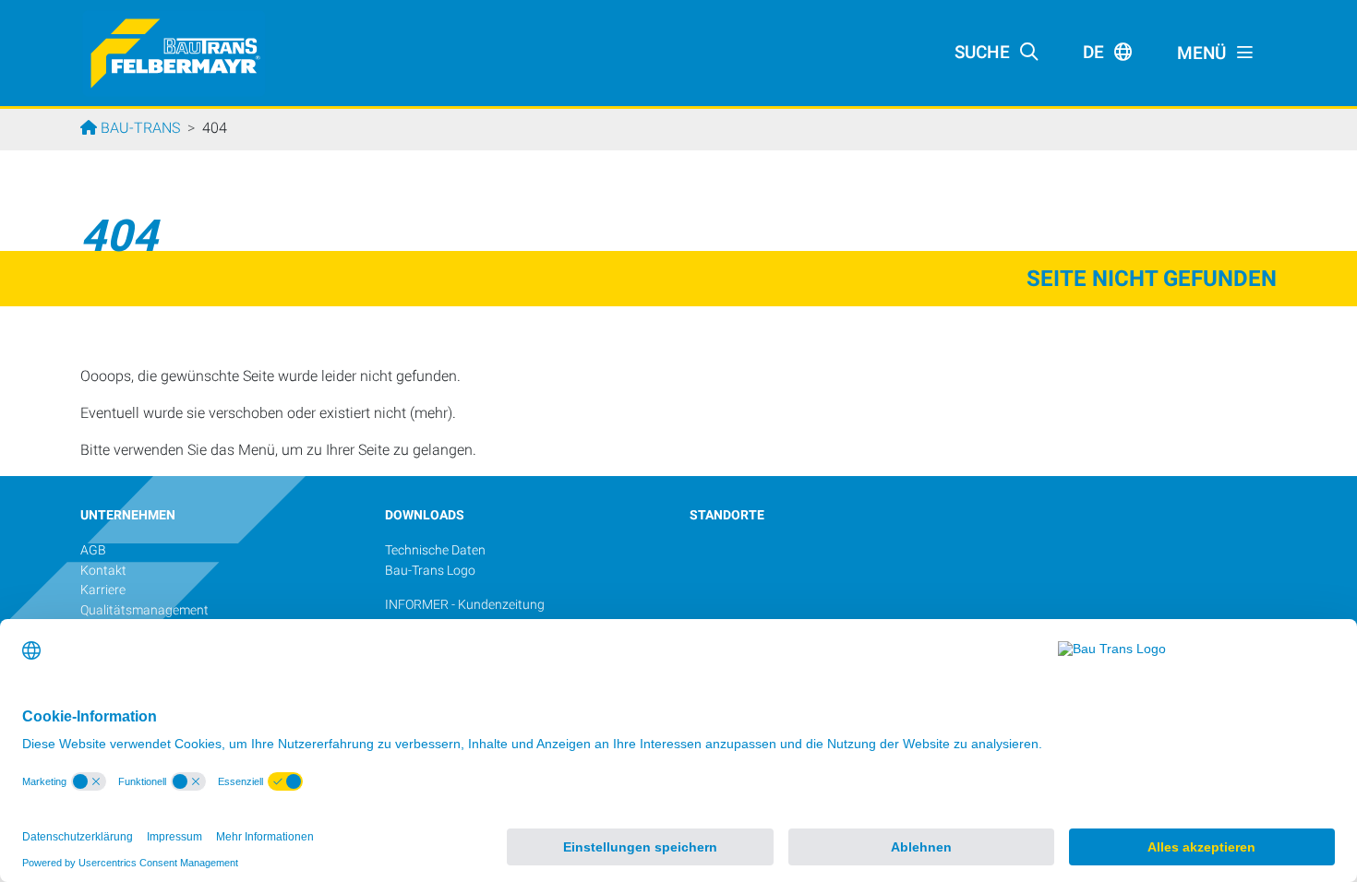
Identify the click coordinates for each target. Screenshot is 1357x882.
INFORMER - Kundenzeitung (465, 605)
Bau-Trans (138, 128)
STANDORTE (727, 515)
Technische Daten (435, 550)
